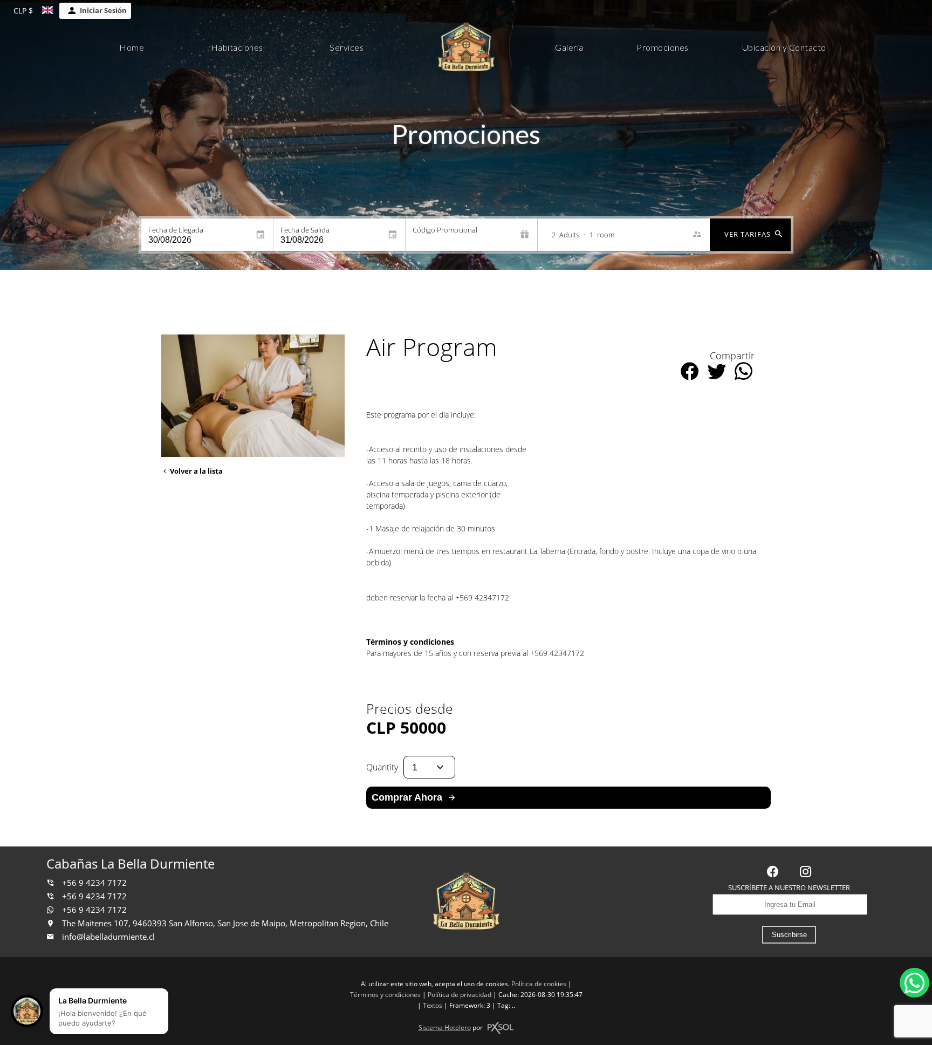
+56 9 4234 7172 (93, 883)
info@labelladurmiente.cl (108, 937)
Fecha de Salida (305, 230)
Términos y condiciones (385, 994)
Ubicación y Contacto (784, 47)
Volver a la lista (195, 471)
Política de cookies (538, 983)
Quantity (382, 767)
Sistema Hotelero (445, 1027)
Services (347, 47)
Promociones (662, 47)
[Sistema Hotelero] (500, 1028)
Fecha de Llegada (175, 230)
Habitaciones (237, 47)
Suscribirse (789, 935)
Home (131, 47)
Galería (569, 47)
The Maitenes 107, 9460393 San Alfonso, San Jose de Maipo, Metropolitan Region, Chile (224, 923)
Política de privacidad (459, 994)
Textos (432, 1005)
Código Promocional (445, 230)
